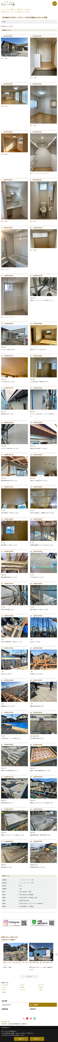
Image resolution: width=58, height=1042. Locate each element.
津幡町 (4, 992)
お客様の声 (33, 1009)
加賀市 (22, 987)
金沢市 (22, 985)
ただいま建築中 (34, 1005)
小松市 (4, 987)
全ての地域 (5, 985)
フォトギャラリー (7, 1005)
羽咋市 (41, 990)
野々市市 (41, 985)
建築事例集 (5, 1009)
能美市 (41, 987)
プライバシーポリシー (21, 1033)
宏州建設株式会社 (5, 1021)
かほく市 (23, 990)
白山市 (4, 990)
